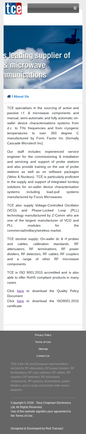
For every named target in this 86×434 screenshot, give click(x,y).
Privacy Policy (43, 335)
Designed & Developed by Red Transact (37, 428)
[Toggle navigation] (75, 8)
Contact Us (43, 355)
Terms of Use (43, 341)
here (20, 291)
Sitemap (43, 348)
